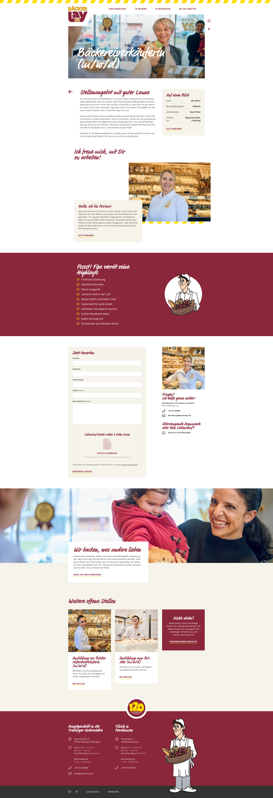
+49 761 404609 (174, 411)
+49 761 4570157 (128, 767)
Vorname (76, 358)
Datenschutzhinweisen (129, 465)
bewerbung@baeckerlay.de (179, 415)
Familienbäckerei (117, 9)
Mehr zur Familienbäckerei (88, 574)
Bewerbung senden (82, 471)
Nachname (76, 369)
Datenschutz (93, 791)
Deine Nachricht (82, 401)
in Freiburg (141, 9)
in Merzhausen (163, 9)
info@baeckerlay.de (83, 773)
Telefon (78, 390)
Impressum (113, 791)
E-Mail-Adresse (78, 380)
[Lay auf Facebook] (209, 29)
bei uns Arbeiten (187, 9)
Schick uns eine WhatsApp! (179, 432)
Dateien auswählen (107, 453)
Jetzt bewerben (174, 128)
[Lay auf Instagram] (209, 21)
